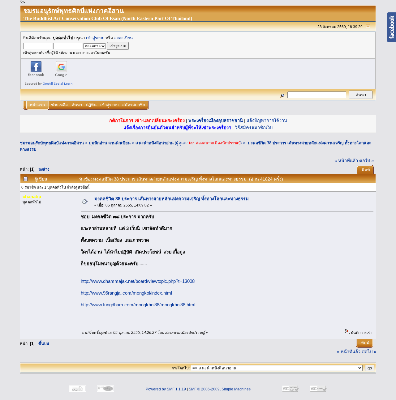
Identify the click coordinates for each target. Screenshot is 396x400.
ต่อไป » (366, 160)
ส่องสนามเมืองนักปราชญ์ (218, 143)
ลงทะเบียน (123, 38)
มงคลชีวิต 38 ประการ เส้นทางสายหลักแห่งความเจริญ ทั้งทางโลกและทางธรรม (171, 198)
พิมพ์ (366, 170)
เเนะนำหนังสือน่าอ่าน (155, 143)
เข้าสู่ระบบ (95, 38)
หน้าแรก (37, 105)
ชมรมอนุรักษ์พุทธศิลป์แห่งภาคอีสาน (52, 143)
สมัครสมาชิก (133, 105)
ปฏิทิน (91, 105)
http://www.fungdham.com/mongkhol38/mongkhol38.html (138, 304)
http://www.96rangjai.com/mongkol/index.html (126, 293)
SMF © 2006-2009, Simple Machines (220, 389)
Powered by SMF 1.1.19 (166, 389)
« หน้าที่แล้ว (346, 160)
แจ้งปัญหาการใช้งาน (267, 120)
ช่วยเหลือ (59, 105)
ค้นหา (76, 105)
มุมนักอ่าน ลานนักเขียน (110, 143)
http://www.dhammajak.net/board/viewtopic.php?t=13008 (138, 281)
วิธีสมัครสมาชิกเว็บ (254, 127)
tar (191, 143)
